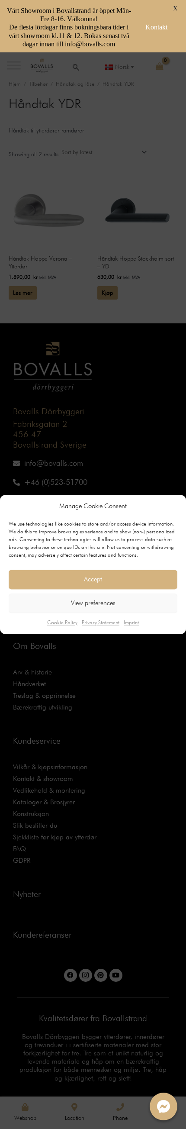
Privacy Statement (100, 622)
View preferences (93, 603)
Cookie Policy (62, 622)
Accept (93, 580)
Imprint (131, 622)
